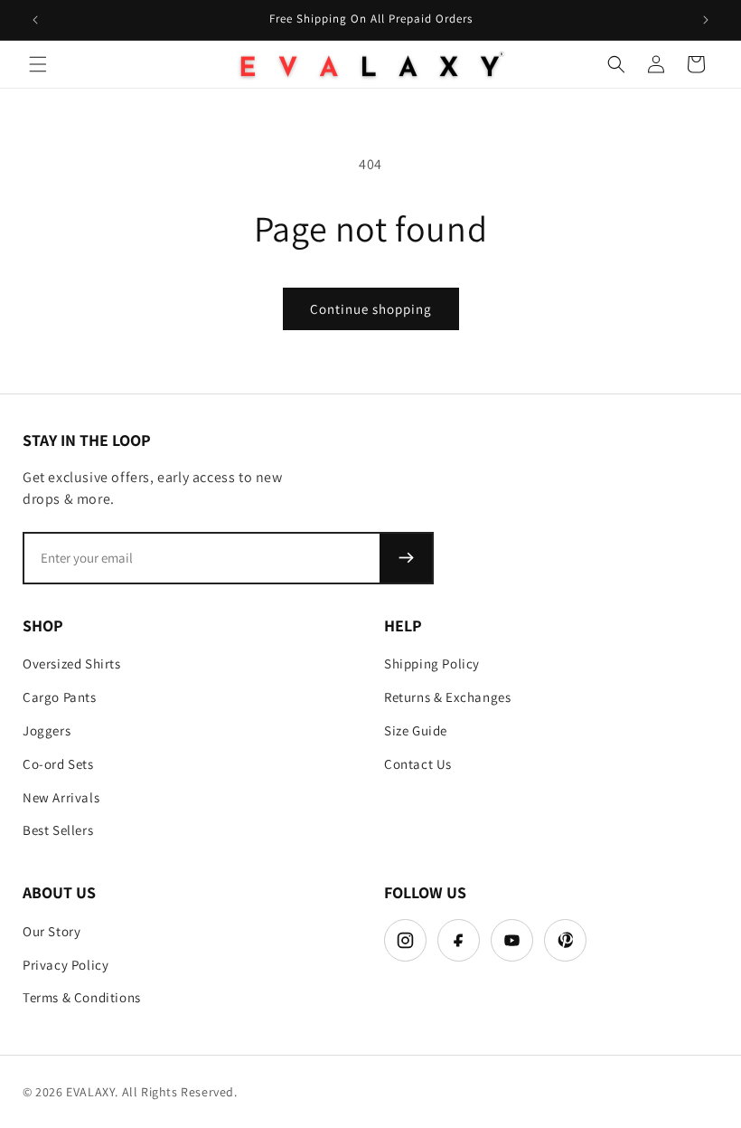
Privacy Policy (65, 964)
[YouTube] (512, 940)
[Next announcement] (706, 20)
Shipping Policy (432, 663)
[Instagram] (405, 940)
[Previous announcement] (35, 20)
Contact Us (418, 764)
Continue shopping (371, 309)
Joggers (46, 730)
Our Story (51, 931)
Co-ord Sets (58, 764)
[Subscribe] (406, 558)
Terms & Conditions (82, 997)
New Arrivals (61, 797)
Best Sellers (58, 830)
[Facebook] (458, 940)
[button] (38, 64)
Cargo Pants (60, 697)
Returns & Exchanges (447, 697)
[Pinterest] (565, 940)
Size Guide (415, 730)
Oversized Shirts (72, 663)
